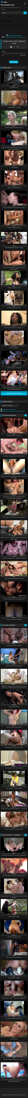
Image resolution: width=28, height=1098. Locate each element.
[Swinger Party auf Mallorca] (14, 35)
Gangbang (14, 61)
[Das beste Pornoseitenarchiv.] (14, 37)
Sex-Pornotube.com (7, 3)
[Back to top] (23, 1093)
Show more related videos (14, 393)
